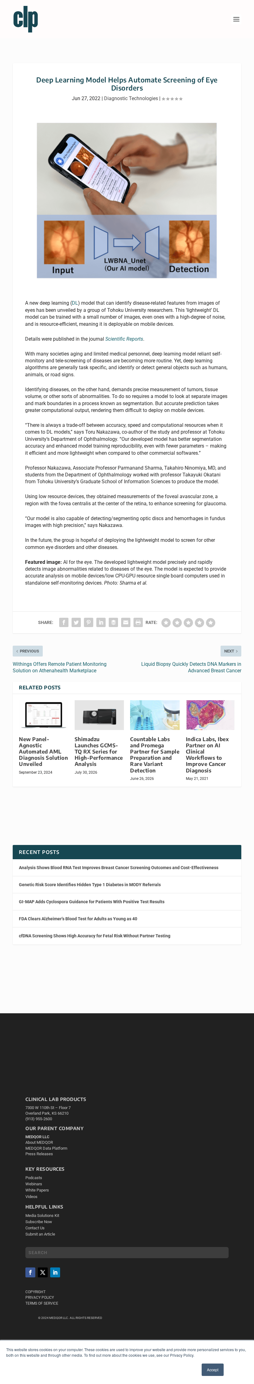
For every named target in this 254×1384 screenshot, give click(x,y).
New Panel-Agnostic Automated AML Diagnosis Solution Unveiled (43, 751)
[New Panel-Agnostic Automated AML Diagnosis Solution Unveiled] (43, 715)
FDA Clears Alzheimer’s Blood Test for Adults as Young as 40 (78, 918)
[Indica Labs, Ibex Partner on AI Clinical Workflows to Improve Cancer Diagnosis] (210, 715)
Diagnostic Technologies (131, 98)
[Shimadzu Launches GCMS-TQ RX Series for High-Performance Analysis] (99, 715)
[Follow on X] (43, 1272)
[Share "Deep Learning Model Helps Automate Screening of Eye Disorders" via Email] (126, 622)
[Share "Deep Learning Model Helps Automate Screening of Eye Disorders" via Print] (138, 622)
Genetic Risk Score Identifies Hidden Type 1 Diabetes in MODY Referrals (90, 884)
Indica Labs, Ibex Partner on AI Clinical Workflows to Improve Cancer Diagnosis (207, 755)
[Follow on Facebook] (30, 1272)
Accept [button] (212, 1369)
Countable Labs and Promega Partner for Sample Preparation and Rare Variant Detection (154, 755)
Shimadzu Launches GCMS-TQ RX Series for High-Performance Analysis (99, 751)
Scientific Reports (124, 339)
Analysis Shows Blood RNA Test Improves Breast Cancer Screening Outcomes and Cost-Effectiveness (118, 867)
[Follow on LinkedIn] (55, 1272)
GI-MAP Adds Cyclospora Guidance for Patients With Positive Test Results (91, 901)
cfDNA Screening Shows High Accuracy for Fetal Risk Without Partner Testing (94, 935)
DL (75, 303)
